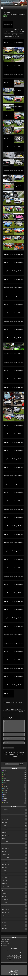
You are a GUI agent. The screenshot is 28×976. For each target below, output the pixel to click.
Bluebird (5, 772)
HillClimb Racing (6, 780)
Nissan (4, 784)
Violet (4, 800)
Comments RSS (13, 972)
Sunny (4, 796)
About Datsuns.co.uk (6, 939)
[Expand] (2, 8)
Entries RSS (13, 971)
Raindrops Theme (14, 974)
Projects (5, 792)
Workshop (5, 802)
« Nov (13, 961)
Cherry (4, 774)
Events (4, 778)
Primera (5, 790)
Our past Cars (4, 945)
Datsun (4, 776)
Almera (4, 770)
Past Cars (5, 788)
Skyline (4, 794)
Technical (5, 798)
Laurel (4, 782)
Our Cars (5, 786)
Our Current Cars (5, 943)
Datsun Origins (4, 941)
